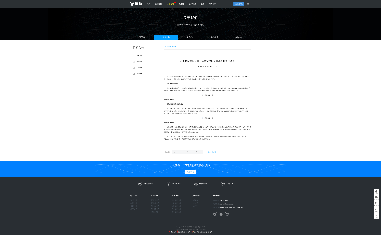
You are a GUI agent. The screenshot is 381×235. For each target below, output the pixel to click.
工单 (376, 217)
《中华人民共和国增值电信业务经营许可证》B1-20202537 (190, 229)
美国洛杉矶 (154, 212)
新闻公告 (166, 37)
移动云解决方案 (176, 212)
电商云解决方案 (176, 203)
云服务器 (170, 4)
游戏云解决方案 (176, 200)
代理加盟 (212, 4)
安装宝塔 (195, 206)
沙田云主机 (133, 206)
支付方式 (195, 203)
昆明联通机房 (155, 203)
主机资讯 (139, 67)
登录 (248, 4)
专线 (202, 4)
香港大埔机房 (155, 206)
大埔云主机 (133, 203)
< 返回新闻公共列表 (170, 46)
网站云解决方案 (176, 209)
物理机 (181, 4)
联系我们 (190, 37)
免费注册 (190, 172)
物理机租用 (133, 209)
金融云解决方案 (176, 206)
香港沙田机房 (155, 209)
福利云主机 (133, 200)
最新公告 (139, 55)
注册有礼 (240, 4)
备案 (376, 211)
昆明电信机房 (155, 200)
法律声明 (214, 37)
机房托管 (192, 4)
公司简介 (142, 37)
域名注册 (158, 4)
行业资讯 (139, 61)
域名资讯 (139, 73)
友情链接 (238, 37)
